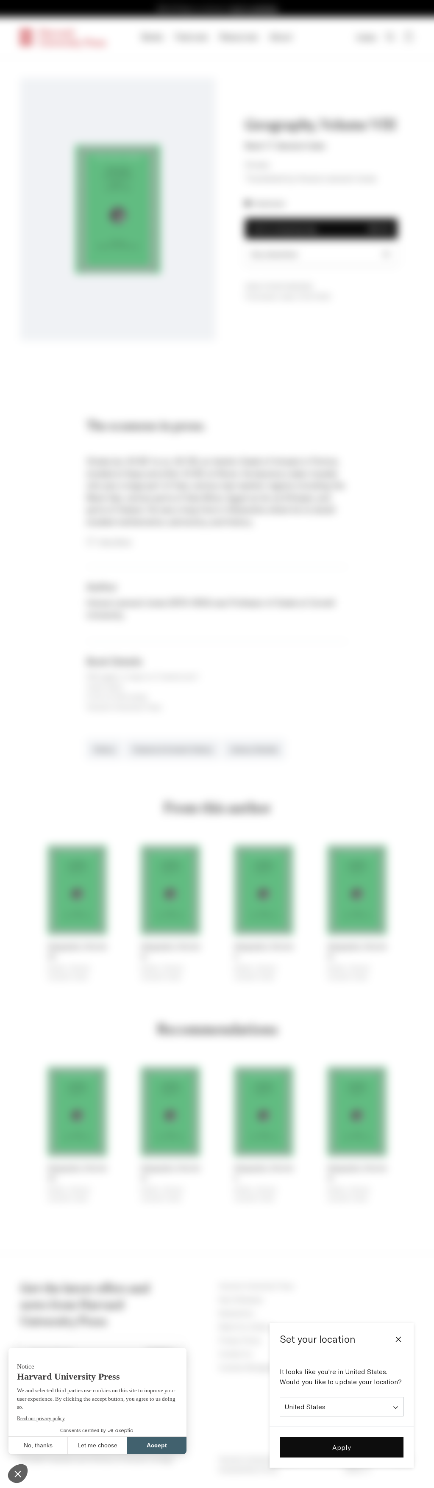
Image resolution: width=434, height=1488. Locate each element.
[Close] (398, 1339)
